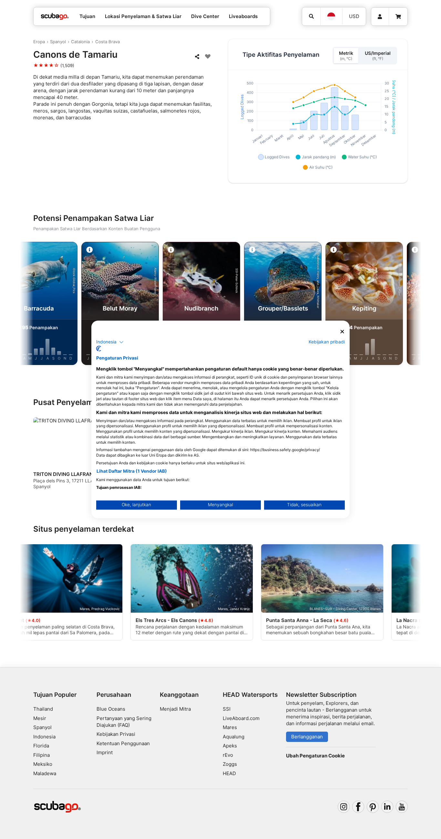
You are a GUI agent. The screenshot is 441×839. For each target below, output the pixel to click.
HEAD (229, 773)
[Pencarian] (311, 16)
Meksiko (42, 764)
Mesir (39, 718)
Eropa (39, 41)
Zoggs (230, 764)
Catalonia (80, 41)
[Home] (55, 16)
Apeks (230, 746)
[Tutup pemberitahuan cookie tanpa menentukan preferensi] (342, 332)
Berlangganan (307, 737)
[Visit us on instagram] (344, 807)
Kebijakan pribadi (327, 341)
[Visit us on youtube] (402, 807)
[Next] (408, 304)
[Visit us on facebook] (358, 807)
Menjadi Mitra (175, 709)
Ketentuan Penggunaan (123, 743)
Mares (230, 727)
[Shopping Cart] (398, 17)
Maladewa (44, 773)
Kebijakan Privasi (116, 734)
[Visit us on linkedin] (387, 807)
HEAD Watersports (250, 694)
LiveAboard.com (241, 718)
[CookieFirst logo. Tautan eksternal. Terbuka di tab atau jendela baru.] (98, 349)
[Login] (380, 17)
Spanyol (58, 41)
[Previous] (32, 304)
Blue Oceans (111, 709)
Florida (41, 746)
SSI (227, 709)
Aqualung (233, 737)
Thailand (43, 709)
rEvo (228, 755)
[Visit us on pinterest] (373, 807)
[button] (110, 342)
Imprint (105, 752)
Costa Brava (107, 41)
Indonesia (44, 737)
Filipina (41, 755)
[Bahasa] (331, 16)
